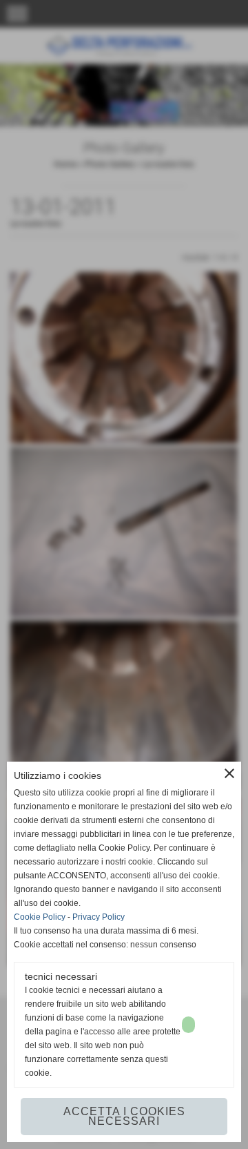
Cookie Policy (39, 917)
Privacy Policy (98, 917)
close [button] (229, 773)
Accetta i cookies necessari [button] (124, 1116)
